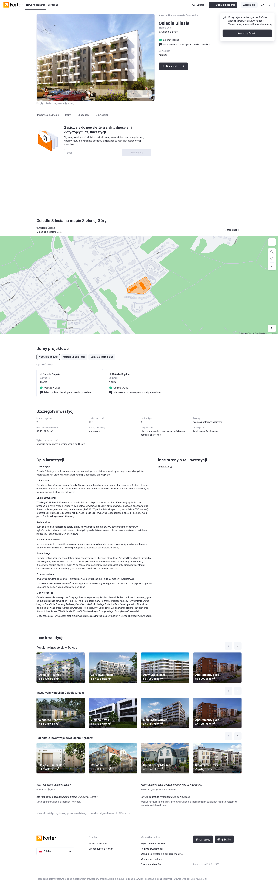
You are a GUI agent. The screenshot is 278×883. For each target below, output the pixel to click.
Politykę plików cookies (250, 20)
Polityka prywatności (152, 848)
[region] (139, 285)
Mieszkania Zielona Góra (49, 232)
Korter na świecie (98, 843)
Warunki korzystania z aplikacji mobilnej (162, 854)
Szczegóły (83, 115)
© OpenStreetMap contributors (265, 333)
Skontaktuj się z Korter (101, 848)
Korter (162, 15)
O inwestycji (102, 115)
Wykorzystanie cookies (153, 843)
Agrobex (163, 55)
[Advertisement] (139, 187)
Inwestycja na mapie (48, 115)
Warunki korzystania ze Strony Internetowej (250, 24)
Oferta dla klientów (151, 864)
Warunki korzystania (151, 859)
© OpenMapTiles (245, 333)
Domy (68, 115)
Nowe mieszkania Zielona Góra (183, 15)
